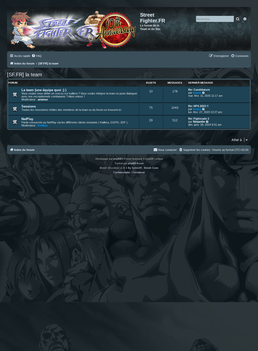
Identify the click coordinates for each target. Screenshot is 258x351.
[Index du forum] (74, 28)
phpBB (117, 158)
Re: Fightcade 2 (198, 118)
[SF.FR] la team (24, 74)
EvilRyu (43, 125)
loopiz (197, 92)
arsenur (43, 99)
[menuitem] (36, 56)
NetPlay (27, 119)
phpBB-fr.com (136, 163)
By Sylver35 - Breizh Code (143, 167)
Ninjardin (199, 121)
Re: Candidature (199, 89)
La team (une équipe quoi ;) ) (43, 90)
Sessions (28, 106)
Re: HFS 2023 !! (198, 106)
